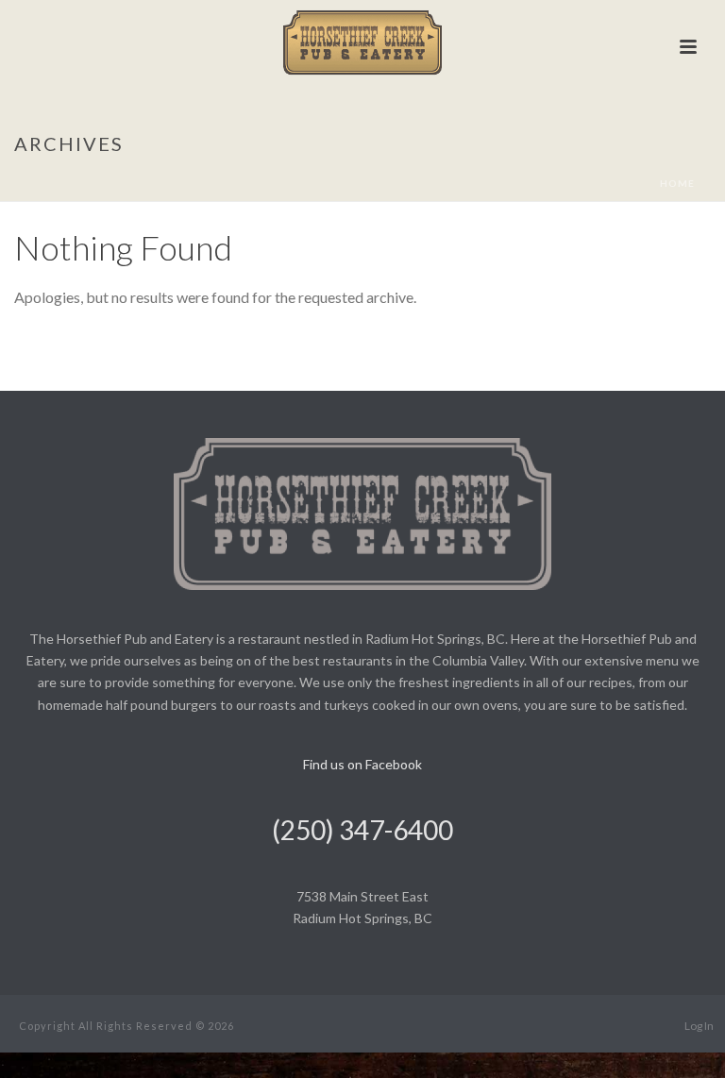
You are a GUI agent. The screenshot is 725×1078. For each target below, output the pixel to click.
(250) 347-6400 (362, 830)
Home (677, 183)
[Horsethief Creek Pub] (363, 42)
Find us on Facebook (362, 764)
